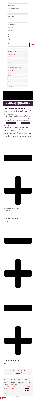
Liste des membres (9, 43)
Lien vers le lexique (6, 112)
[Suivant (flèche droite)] (2, 398)
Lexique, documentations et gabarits (11, 12)
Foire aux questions (28, 386)
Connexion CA (9, 25)
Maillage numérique (9, 28)
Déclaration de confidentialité (7, 393)
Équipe (8, 36)
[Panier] (28, 44)
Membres (7, 83)
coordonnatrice (16, 132)
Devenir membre (9, 84)
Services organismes (14, 386)
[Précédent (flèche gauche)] (0, 398)
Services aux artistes (14, 385)
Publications (9, 76)
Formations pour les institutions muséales (11, 9)
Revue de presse (9, 48)
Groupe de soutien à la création (10, 27)
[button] (29, 42)
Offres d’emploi (20, 383)
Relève (8, 18)
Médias (8, 80)
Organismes (9, 15)
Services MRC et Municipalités (13, 383)
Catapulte (8, 65)
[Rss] (28, 390)
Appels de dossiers (9, 32)
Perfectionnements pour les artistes (11, 5)
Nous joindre (6, 384)
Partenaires (9, 38)
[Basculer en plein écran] (2, 397)
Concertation (13, 382)
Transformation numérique (10, 19)
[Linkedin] (29, 388)
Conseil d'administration (7, 386)
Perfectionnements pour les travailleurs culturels (12, 6)
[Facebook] (26, 388)
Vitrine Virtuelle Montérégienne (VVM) (11, 30)
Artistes (8, 59)
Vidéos (8, 34)
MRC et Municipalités (9, 62)
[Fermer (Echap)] (5, 397)
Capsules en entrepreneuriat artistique (11, 24)
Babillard (7, 31)
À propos (7, 35)
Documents (9, 39)
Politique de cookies (6, 394)
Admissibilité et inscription (10, 11)
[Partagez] (4, 397)
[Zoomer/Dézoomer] (0, 397)
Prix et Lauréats (9, 73)
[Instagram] (26, 390)
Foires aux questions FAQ (10, 86)
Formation (7, 49)
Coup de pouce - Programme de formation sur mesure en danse (13, 8)
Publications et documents (21, 382)
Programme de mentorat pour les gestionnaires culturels (12, 52)
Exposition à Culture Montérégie (10, 70)
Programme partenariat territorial (11, 16)
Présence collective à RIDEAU (10, 72)
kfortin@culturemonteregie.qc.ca (8, 365)
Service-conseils (13, 379)
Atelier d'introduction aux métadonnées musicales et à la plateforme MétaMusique (15, 67)
